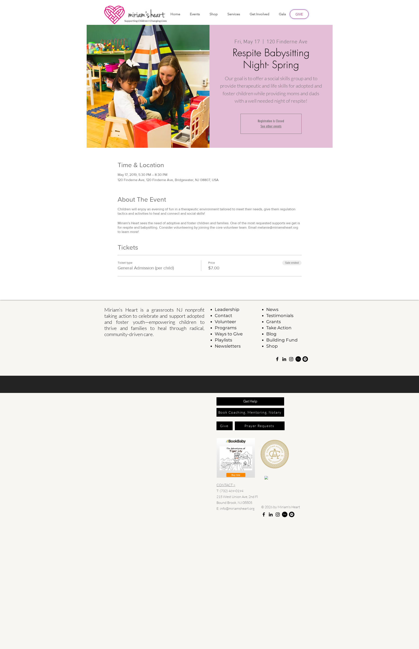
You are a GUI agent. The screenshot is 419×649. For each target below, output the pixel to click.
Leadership (227, 309)
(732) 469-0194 (231, 491)
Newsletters (228, 346)
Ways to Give (229, 333)
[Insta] (291, 359)
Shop (272, 346)
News (272, 309)
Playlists (223, 340)
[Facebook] (277, 359)
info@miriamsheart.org (237, 508)
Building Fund (282, 340)
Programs (226, 327)
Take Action (279, 327)
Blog (271, 333)
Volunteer (225, 321)
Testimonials (280, 315)
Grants (273, 321)
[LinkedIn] (284, 359)
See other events (271, 126)
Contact (223, 315)
